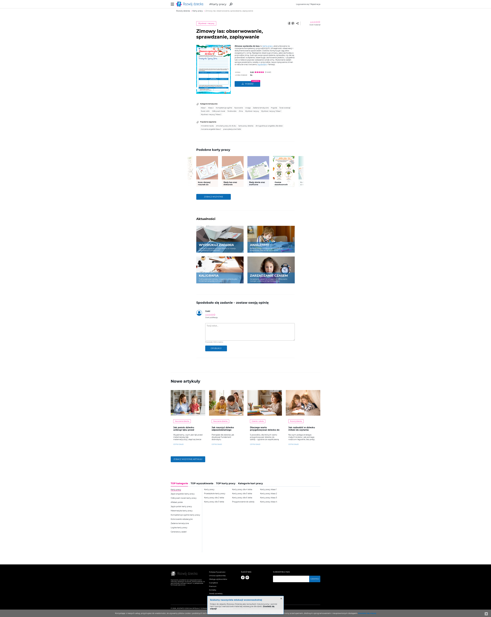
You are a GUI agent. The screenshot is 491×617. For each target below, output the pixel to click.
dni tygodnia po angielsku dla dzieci (269, 126)
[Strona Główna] (190, 4)
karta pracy (268, 46)
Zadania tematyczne (261, 108)
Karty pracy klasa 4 (268, 502)
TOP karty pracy (225, 483)
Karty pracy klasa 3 (268, 498)
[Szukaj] (231, 4)
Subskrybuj (314, 579)
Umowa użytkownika (217, 576)
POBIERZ (249, 84)
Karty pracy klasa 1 (268, 489)
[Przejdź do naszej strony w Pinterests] (247, 577)
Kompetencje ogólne (224, 108)
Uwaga (248, 108)
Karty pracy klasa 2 (268, 494)
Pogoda (274, 108)
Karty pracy (218, 4)
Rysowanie (238, 108)
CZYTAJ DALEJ (178, 444)
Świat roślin (205, 111)
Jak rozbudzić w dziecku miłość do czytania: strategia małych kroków (301, 430)
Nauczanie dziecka (182, 421)
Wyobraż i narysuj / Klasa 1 (271, 111)
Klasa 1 (203, 108)
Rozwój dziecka (296, 421)
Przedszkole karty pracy (214, 494)
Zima (241, 111)
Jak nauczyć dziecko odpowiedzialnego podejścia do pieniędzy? (225, 430)
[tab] (180, 484)
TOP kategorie (179, 483)
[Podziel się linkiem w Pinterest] (292, 23)
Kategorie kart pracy (250, 483)
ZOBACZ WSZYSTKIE (213, 197)
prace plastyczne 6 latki (232, 129)
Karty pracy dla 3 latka (214, 502)
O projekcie (213, 583)
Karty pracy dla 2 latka (214, 498)
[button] (192, 171)
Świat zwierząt (284, 108)
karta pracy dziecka (245, 126)
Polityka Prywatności (217, 572)
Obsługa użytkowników (218, 579)
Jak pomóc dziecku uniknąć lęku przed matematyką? (183, 430)
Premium (212, 586)
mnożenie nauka (207, 126)
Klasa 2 (211, 108)
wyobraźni (262, 64)
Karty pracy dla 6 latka (242, 498)
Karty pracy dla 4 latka (242, 489)
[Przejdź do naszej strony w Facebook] (243, 577)
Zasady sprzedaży (216, 593)
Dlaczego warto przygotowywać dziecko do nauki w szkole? (264, 430)
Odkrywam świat (218, 111)
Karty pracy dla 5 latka (242, 494)
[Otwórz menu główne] (172, 4)
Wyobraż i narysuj (206, 23)
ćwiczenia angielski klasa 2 (211, 129)
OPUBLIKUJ (216, 348)
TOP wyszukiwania (202, 483)
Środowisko (232, 111)
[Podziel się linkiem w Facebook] (289, 23)
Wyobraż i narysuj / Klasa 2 (211, 114)
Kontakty (212, 590)
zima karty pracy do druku (226, 126)
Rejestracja (315, 4)
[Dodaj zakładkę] (297, 23)
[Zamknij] (486, 613)
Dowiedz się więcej (367, 613)
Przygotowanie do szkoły (243, 502)
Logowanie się (302, 4)
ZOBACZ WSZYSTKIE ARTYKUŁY (188, 459)
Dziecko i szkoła (258, 421)
